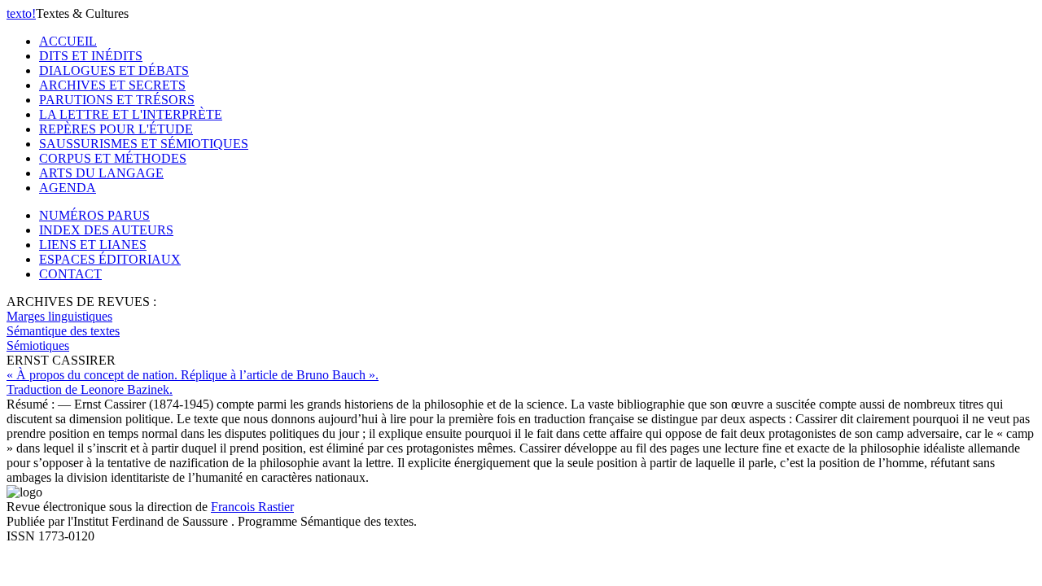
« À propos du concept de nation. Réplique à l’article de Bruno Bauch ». (193, 382)
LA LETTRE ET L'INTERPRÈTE (130, 114)
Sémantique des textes (63, 331)
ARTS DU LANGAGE (101, 173)
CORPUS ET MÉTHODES (112, 158)
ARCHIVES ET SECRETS (112, 85)
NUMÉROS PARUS (94, 215)
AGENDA (67, 188)
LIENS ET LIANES (93, 244)
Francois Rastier (252, 507)
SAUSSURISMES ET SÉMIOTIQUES (143, 144)
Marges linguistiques (59, 316)
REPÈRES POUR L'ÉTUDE (116, 129)
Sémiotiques (38, 345)
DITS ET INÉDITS (90, 56)
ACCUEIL (68, 41)
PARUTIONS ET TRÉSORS (117, 100)
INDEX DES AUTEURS (106, 230)
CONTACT (70, 274)
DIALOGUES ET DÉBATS (114, 70)
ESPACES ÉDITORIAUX (110, 259)
